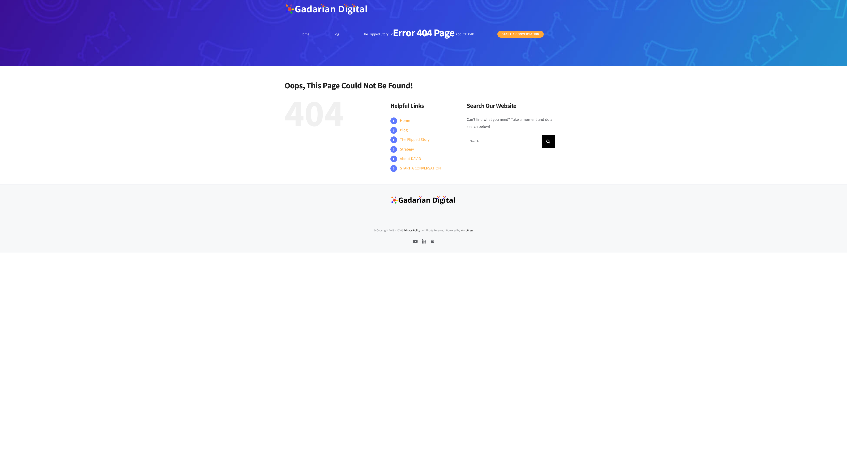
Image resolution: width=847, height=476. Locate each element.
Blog (404, 130)
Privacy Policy (412, 230)
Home (405, 120)
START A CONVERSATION (420, 168)
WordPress (467, 230)
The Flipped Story (414, 139)
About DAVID (410, 159)
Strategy (407, 149)
